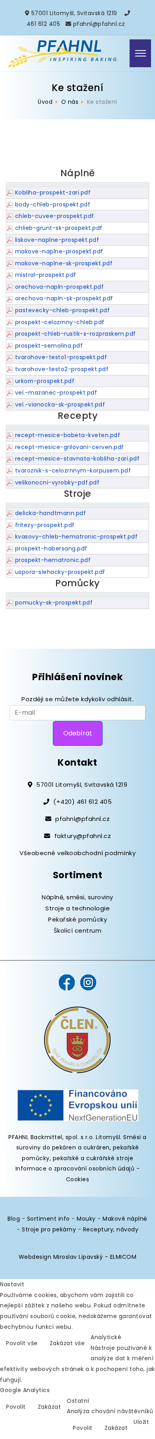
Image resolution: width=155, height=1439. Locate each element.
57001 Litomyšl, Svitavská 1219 (74, 13)
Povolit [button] (16, 1407)
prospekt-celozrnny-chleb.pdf (60, 322)
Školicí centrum (78, 930)
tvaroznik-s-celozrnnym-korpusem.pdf (73, 470)
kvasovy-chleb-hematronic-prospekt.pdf (76, 537)
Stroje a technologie (77, 908)
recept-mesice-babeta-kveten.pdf (67, 435)
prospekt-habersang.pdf (51, 548)
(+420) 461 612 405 (82, 801)
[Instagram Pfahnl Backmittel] (88, 982)
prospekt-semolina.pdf (49, 346)
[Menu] (140, 53)
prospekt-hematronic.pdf (53, 560)
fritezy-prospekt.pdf (45, 525)
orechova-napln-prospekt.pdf (59, 287)
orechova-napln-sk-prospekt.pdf (64, 298)
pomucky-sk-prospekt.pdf (54, 603)
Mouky (86, 1219)
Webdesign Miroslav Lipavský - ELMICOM (78, 1257)
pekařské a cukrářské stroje (93, 1158)
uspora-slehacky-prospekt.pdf (60, 572)
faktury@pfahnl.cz (82, 836)
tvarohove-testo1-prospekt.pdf (61, 357)
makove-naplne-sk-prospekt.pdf (64, 263)
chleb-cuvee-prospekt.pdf (54, 216)
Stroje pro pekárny (49, 1229)
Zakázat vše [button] (67, 1343)
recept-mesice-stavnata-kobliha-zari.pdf (77, 459)
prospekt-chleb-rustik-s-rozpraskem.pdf (75, 334)
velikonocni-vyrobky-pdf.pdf (57, 482)
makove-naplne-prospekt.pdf (59, 251)
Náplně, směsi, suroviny (77, 897)
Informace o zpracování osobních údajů (75, 1169)
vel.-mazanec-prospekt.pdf (56, 393)
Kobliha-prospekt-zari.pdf (53, 192)
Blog (14, 1219)
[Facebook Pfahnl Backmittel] (67, 982)
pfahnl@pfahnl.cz (99, 24)
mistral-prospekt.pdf (45, 275)
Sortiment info (48, 1219)
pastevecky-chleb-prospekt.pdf (62, 310)
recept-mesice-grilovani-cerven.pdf (69, 447)
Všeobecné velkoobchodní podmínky (77, 853)
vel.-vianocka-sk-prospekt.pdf (60, 404)
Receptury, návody (111, 1229)
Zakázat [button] (49, 1407)
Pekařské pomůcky (77, 919)
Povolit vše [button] (22, 1343)
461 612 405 (43, 24)
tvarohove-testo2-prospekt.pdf (62, 369)
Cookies (77, 1179)
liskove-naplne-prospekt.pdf (57, 240)
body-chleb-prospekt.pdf (53, 204)
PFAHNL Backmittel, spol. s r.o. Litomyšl (64, 1137)
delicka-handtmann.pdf (50, 513)
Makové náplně (125, 1219)
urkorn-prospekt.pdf (45, 381)
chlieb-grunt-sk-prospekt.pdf (59, 228)
